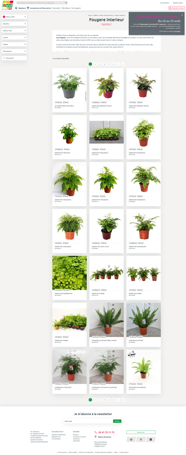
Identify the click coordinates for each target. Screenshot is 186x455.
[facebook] (141, 439)
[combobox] (42, 2)
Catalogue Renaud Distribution (39, 442)
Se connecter (164, 3)
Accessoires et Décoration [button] (40, 8)
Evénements (76, 441)
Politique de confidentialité (86, 452)
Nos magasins (76, 8)
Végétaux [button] (22, 8)
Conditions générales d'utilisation (103, 452)
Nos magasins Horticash (37, 433)
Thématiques (65, 8)
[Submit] (65, 3)
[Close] (182, 15)
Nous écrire (141, 432)
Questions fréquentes (36, 440)
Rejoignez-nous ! (56, 437)
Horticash (75, 434)
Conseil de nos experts (79, 437)
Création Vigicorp (124, 452)
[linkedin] (151, 439)
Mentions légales (72, 452)
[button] (107, 24)
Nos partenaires (56, 439)
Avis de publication (35, 437)
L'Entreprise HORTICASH (58, 434)
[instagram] (131, 439)
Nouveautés (56, 8)
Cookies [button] (116, 452)
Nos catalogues (34, 431)
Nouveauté (10, 58)
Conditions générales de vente (39, 435)
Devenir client (178, 3)
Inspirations (76, 439)
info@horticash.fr (99, 446)
